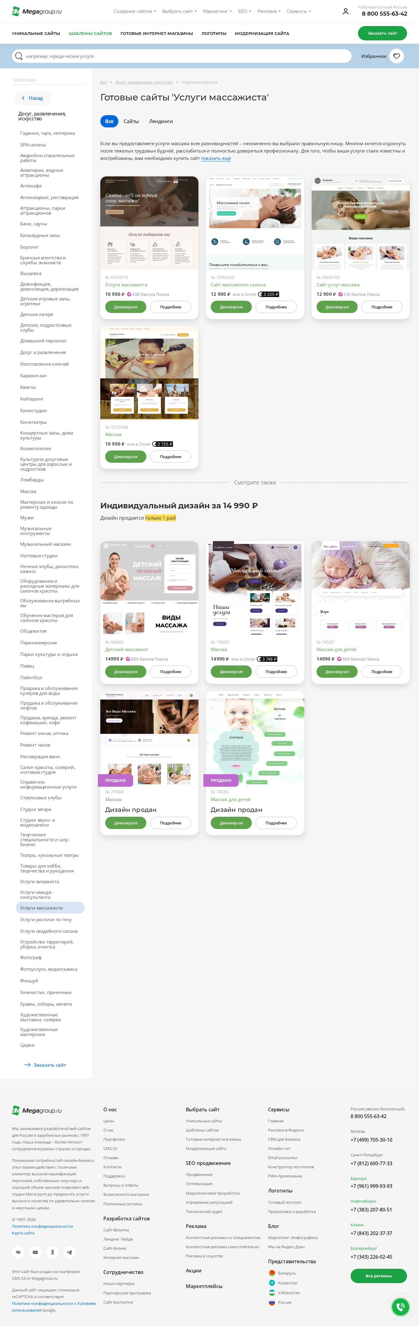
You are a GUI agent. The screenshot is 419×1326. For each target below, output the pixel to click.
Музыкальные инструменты (36, 530)
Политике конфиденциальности (42, 1303)
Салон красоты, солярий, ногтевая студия (47, 769)
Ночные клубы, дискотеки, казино (49, 568)
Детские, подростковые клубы (45, 327)
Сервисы (297, 11)
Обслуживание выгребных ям (50, 602)
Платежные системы (122, 1204)
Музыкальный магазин (45, 544)
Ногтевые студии (39, 555)
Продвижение (199, 1174)
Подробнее (170, 307)
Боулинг (29, 247)
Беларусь (287, 1273)
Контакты (112, 1167)
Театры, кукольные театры (49, 855)
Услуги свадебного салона (49, 931)
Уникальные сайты (36, 33)
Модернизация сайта (262, 33)
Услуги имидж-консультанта (36, 894)
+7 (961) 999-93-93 (371, 1186)
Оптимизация (199, 1183)
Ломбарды (32, 480)
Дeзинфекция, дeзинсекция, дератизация (49, 286)
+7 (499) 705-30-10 (371, 1139)
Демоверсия (125, 307)
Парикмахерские (38, 642)
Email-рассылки (282, 1157)
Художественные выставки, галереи (40, 1017)
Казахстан (287, 1283)
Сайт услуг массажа (338, 284)
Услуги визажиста (39, 881)
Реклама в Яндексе (286, 1130)
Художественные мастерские (39, 1031)
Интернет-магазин (121, 1257)
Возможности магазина (126, 1194)
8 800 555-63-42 (384, 13)
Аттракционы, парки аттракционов (42, 210)
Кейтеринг (31, 399)
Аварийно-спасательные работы (47, 157)
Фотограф (30, 957)
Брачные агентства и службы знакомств (43, 260)
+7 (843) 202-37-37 (371, 1233)
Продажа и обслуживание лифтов (49, 705)
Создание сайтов (133, 11)
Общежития (33, 631)
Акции (194, 1270)
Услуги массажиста (41, 908)
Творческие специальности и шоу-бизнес (45, 839)
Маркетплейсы (204, 1286)
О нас (108, 1130)
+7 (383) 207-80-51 (371, 1209)
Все (109, 121)
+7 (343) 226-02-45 (371, 1256)
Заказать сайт (382, 33)
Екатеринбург (364, 1248)
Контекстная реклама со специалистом (223, 1237)
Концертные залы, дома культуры (46, 435)
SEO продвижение (208, 1163)
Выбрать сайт (177, 11)
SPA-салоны (33, 144)
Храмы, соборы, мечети (46, 1004)
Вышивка (30, 273)
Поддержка (114, 1176)
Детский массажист (126, 649)
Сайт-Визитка (116, 1230)
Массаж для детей (336, 649)
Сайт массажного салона (238, 284)
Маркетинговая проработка (213, 1193)
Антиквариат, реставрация (49, 197)
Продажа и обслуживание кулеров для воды (49, 690)
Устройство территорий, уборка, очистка (47, 944)
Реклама (267, 11)
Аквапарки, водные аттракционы (41, 172)
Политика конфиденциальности (42, 1226)
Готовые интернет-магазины (157, 33)
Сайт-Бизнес (115, 1248)
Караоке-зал (33, 375)
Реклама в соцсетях (204, 1256)
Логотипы (214, 33)
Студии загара (35, 809)
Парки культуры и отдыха (48, 654)
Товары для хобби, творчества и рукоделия (47, 868)
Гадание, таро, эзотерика (47, 133)
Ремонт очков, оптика (44, 733)
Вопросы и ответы (120, 1185)
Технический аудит (204, 1211)
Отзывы (110, 1157)
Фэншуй (29, 981)
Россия (284, 1302)
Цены (108, 1121)
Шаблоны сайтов (90, 33)
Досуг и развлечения (43, 352)
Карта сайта (23, 1233)
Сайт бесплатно (118, 1302)
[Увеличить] (186, 243)
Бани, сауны (33, 223)
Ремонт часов (35, 745)
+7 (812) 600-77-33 (371, 1163)
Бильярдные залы (40, 235)
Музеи (27, 517)
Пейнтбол (31, 677)
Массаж (28, 491)
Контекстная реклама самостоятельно (222, 1246)
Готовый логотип (284, 1202)
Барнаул (359, 1178)
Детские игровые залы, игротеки (45, 301)
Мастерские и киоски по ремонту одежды (46, 504)
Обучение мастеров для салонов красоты (46, 617)
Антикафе (30, 186)
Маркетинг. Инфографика (293, 1237)
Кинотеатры (33, 422)
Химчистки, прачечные (45, 992)
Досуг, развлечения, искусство (42, 116)
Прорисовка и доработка (292, 1211)
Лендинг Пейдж (118, 1239)
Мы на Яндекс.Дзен (286, 1246)
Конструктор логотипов (291, 1167)
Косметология (35, 448)
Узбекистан (289, 1292)
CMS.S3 (110, 1148)
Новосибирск (363, 1201)
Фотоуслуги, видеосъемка (48, 969)
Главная (275, 1121)
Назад (36, 98)
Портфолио (114, 1139)
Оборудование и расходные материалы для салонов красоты (49, 586)
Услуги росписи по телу (46, 919)
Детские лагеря (36, 314)
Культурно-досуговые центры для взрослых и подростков (46, 464)
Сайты (131, 121)
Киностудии (33, 410)
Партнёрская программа (127, 1293)
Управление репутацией (209, 1202)
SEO (242, 11)
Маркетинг (215, 11)
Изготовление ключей (44, 364)
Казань (357, 1224)
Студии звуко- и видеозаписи (37, 822)
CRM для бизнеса (284, 1139)
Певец (27, 666)
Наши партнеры (119, 1283)
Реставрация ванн (40, 756)
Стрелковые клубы (41, 797)
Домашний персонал (43, 340)
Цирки (27, 1045)
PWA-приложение (285, 1176)
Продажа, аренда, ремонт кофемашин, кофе (48, 719)
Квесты (28, 387)
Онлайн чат (279, 1148)
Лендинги (161, 121)
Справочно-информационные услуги (48, 784)
